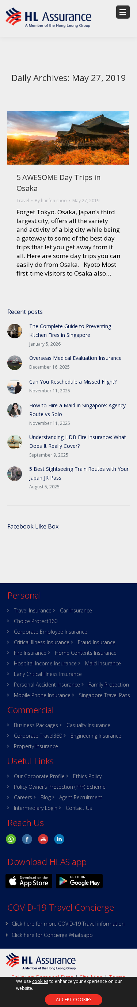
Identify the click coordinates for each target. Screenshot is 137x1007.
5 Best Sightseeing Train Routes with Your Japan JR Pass (79, 473)
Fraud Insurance (96, 642)
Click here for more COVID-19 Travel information (68, 923)
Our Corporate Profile (39, 776)
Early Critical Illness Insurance (48, 674)
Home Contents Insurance (86, 653)
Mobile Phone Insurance (42, 695)
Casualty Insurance (88, 725)
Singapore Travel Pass (104, 695)
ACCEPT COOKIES (73, 999)
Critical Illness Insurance (41, 642)
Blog (46, 797)
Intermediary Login (35, 808)
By (51, 200)
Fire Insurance (30, 653)
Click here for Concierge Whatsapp (52, 934)
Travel (22, 200)
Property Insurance (36, 746)
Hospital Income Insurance (45, 663)
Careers (23, 797)
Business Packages (36, 725)
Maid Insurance (103, 663)
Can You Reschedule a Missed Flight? (73, 381)
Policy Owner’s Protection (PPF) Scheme (60, 786)
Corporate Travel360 (38, 735)
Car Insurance (76, 610)
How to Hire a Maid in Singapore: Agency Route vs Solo (77, 410)
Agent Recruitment (80, 797)
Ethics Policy (87, 776)
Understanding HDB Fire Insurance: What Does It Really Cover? (77, 441)
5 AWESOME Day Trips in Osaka (58, 182)
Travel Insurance (33, 610)
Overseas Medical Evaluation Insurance (75, 357)
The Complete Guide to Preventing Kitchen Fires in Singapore (70, 330)
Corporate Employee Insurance (50, 631)
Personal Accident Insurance (47, 684)
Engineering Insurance (96, 735)
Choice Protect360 (35, 621)
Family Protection (108, 684)
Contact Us (79, 808)
